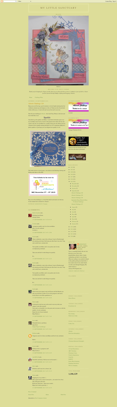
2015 (71, 181)
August (74, 207)
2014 (71, 227)
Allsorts (43, 113)
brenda (34, 236)
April (73, 216)
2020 (71, 172)
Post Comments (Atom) (41, 398)
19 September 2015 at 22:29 (42, 353)
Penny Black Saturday (74, 361)
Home (30, 97)
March (73, 219)
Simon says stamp (73, 316)
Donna (34, 375)
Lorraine (34, 224)
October (74, 188)
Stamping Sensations (74, 363)
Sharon (34, 302)
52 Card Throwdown (74, 349)
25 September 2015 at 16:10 (42, 388)
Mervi (33, 366)
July (73, 209)
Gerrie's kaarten (36, 213)
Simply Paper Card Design (38, 327)
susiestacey (83, 244)
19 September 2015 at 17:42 (42, 316)
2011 (71, 234)
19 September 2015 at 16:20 (42, 297)
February (74, 221)
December (74, 183)
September (74, 191)
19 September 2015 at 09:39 (42, 219)
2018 (71, 174)
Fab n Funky (72, 314)
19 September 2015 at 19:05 (42, 329)
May (73, 214)
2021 (71, 169)
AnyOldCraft (35, 357)
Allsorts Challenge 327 (77, 204)
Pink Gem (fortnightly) (74, 333)
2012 (71, 231)
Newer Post (31, 394)
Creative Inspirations (74, 355)
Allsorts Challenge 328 (77, 197)
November (74, 186)
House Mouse (72, 298)
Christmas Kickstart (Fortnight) (76, 341)
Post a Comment (32, 392)
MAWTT (71, 359)
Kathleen (34, 333)
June (73, 212)
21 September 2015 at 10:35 (42, 362)
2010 (71, 236)
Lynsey (34, 346)
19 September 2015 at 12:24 (42, 258)
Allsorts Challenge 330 (77, 193)
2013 (71, 229)
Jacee (33, 320)
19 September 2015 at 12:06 (42, 232)
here (42, 199)
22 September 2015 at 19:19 (42, 371)
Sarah (33, 289)
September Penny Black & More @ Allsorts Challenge (79, 201)
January (74, 224)
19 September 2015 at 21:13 (42, 342)
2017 (71, 177)
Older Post (63, 394)
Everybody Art (72, 306)
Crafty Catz (71, 323)
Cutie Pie (71, 357)
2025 (71, 167)
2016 (71, 179)
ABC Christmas (72, 351)
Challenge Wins (39, 97)
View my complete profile (76, 270)
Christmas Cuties (73, 353)
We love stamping (73, 365)
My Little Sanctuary (58, 7)
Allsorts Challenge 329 (77, 195)
